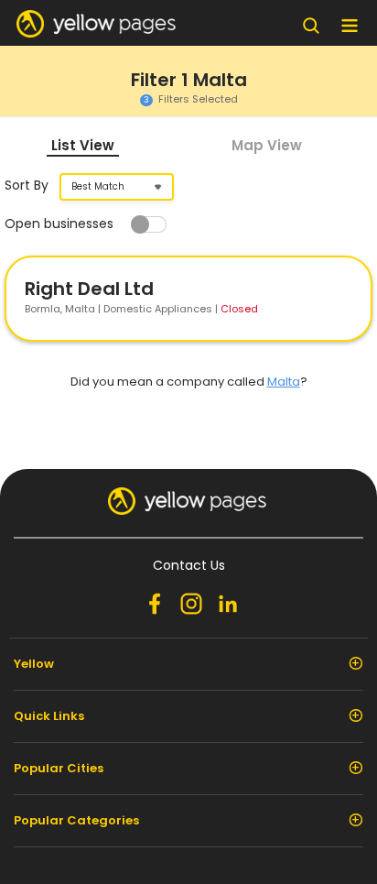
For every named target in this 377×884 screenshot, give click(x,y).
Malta (283, 381)
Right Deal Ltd (89, 288)
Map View (267, 145)
